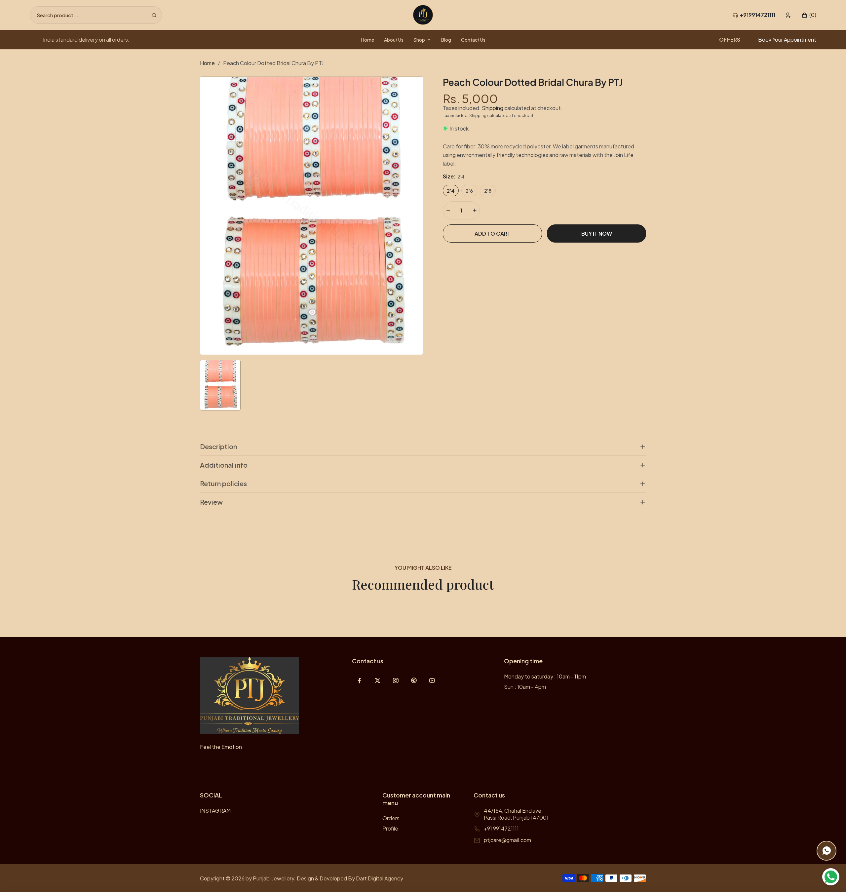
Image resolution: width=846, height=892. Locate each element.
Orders (391, 818)
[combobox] (96, 15)
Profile (390, 828)
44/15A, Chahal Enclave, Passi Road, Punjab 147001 (516, 814)
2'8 (488, 190)
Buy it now (596, 233)
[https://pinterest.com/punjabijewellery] (413, 680)
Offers (729, 39)
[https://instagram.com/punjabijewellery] (395, 680)
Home (207, 62)
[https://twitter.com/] (377, 680)
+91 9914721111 (501, 828)
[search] (154, 15)
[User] (788, 15)
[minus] (448, 210)
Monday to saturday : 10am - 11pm (545, 676)
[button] (808, 15)
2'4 (451, 190)
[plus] (475, 210)
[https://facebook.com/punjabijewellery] (359, 680)
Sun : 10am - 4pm (525, 686)
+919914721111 (757, 14)
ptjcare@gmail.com (507, 839)
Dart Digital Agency (379, 878)
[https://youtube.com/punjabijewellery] (432, 680)
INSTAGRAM (215, 810)
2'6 (469, 190)
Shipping (492, 107)
